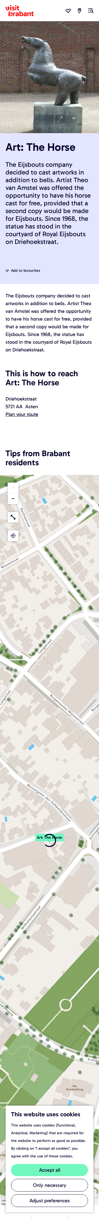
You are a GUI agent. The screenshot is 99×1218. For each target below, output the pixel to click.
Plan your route (22, 414)
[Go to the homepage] (23, 11)
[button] (49, 840)
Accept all (49, 1170)
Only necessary (49, 1185)
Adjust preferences (49, 1201)
